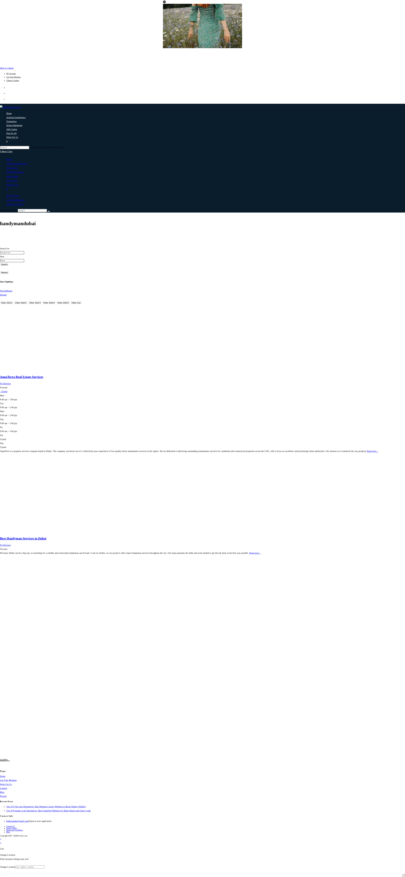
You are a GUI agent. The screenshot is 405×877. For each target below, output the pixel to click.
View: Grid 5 (63, 303)
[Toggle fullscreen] (4, 871)
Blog (2, 792)
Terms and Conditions (14, 830)
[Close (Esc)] (10, 871)
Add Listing (12, 176)
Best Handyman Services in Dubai (23, 538)
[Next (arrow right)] (4, 875)
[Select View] (1, 299)
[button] (164, 1)
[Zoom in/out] (1, 871)
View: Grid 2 (20, 303)
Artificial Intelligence (16, 163)
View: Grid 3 (34, 303)
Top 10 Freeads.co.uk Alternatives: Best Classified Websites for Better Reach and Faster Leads (48, 811)
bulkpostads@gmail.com (17, 821)
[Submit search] (49, 211)
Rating (9, 291)
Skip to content (7, 68)
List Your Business (13, 77)
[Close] (1, 863)
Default (3, 295)
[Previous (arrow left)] (1, 875)
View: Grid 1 (6, 303)
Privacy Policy (11, 828)
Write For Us (12, 185)
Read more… (373, 451)
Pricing (3, 796)
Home (9, 159)
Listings (3, 788)
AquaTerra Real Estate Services (21, 376)
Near (2, 256)
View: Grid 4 (49, 303)
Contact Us (10, 826)
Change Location (12, 80)
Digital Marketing (15, 172)
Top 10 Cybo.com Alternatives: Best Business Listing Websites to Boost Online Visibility (46, 806)
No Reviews (5, 383)
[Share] (7, 871)
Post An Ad (11, 180)
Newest (4, 272)
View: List (76, 303)
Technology (12, 168)
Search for (4, 248)
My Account (11, 73)
